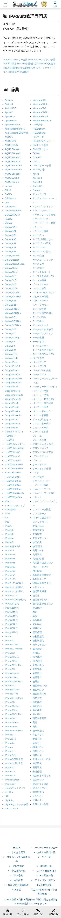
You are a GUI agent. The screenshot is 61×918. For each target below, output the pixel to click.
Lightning (9, 800)
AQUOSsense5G (13, 165)
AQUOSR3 (10, 141)
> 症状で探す (16, 866)
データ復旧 (38, 337)
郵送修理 (37, 771)
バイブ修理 (38, 358)
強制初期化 (38, 640)
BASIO (8, 194)
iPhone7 (9, 747)
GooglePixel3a (12, 374)
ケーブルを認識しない (44, 276)
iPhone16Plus (12, 722)
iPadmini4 (10, 562)
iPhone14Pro (11, 693)
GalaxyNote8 (11, 268)
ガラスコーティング (43, 259)
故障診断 (37, 648)
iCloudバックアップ (15, 505)
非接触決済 (38, 792)
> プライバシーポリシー (44, 880)
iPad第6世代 (11, 620)
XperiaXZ (37, 186)
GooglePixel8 (12, 427)
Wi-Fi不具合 (39, 169)
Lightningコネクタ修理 (16, 804)
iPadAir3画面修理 (12, 67)
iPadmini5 (10, 567)
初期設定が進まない (43, 603)
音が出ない (38, 796)
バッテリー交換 (40, 391)
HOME (16, 847)
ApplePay (10, 116)
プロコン (37, 460)
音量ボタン (38, 800)
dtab (7, 202)
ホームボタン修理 (42, 468)
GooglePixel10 (12, 366)
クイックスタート (42, 272)
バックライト (39, 374)
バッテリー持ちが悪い (44, 399)
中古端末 (37, 534)
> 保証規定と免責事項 (17, 885)
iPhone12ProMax (14, 665)
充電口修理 (38, 558)
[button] (54, 578)
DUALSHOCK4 (12, 214)
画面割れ (37, 706)
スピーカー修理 (40, 296)
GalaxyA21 (10, 231)
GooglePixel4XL (13, 399)
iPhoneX (9, 767)
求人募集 (16, 889)
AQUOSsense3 (12, 157)
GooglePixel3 (12, 370)
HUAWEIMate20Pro (15, 444)
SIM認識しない (40, 149)
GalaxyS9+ (10, 350)
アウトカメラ (39, 194)
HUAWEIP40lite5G (14, 493)
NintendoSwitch (40, 116)
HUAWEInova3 (12, 456)
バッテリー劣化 (40, 395)
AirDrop (9, 100)
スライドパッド (40, 300)
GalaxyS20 (10, 284)
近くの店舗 (23, 912)
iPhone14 (10, 685)
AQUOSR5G (11, 145)
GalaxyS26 (10, 329)
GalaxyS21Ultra (13, 313)
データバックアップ (43, 333)
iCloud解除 (10, 509)
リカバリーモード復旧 (44, 493)
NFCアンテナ (12, 808)
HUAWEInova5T (13, 460)
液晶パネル (38, 665)
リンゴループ (39, 513)
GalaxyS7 (10, 333)
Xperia (36, 173)
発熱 (35, 726)
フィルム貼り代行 (42, 423)
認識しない (38, 747)
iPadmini (9, 550)
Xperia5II (37, 182)
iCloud (8, 501)
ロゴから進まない (42, 517)
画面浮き (37, 710)
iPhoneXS (10, 775)
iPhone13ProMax (14, 681)
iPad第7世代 (11, 624)
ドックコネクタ (40, 345)
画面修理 (37, 702)
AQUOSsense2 (12, 153)
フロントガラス (40, 448)
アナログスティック (43, 206)
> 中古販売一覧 (16, 870)
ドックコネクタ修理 (43, 350)
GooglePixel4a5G (14, 395)
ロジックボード (40, 522)
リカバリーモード (42, 489)
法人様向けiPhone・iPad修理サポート (44, 891)
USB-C (36, 161)
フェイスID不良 (40, 427)
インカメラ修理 (40, 231)
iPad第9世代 (11, 632)
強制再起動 (38, 636)
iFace (8, 513)
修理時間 (37, 546)
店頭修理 (37, 632)
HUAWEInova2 (12, 452)
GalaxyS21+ (11, 305)
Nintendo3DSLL (41, 112)
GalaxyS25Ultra (13, 325)
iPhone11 (9, 640)
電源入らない (39, 788)
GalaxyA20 (10, 227)
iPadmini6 (10, 571)
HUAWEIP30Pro (13, 489)
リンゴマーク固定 (42, 509)
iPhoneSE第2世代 (14, 759)
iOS (7, 517)
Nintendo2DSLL (41, 104)
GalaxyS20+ (11, 288)
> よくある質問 (16, 852)
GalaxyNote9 (11, 272)
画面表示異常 (39, 718)
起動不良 (37, 755)
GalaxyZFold (11, 358)
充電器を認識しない (43, 562)
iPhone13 (10, 669)
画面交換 (37, 698)
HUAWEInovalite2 (14, 464)
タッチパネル (39, 317)
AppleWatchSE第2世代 (16, 133)
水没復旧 (37, 661)
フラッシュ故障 (40, 431)
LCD (7, 796)
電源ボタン (38, 779)
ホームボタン (39, 464)
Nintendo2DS (39, 100)
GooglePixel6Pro (13, 415)
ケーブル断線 (39, 280)
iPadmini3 (10, 558)
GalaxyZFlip (11, 354)
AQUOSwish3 (12, 178)
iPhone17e (10, 739)
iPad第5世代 (11, 616)
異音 (35, 722)
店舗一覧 (7, 912)
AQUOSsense (12, 149)
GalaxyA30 (10, 239)
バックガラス (39, 366)
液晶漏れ (37, 677)
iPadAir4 (9, 538)
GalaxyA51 (10, 251)
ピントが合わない (42, 419)
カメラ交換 (38, 255)
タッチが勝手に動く (43, 313)
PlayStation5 (39, 133)
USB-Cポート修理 (42, 165)
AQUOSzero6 (12, 182)
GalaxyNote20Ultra (14, 264)
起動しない (38, 751)
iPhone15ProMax (14, 714)
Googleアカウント (14, 431)
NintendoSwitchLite (42, 120)
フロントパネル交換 (43, 452)
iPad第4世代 (11, 612)
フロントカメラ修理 (43, 444)
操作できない (39, 644)
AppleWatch (11, 120)
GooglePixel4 (12, 386)
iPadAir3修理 (10, 63)
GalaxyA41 (10, 247)
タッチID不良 (39, 309)
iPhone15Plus (12, 706)
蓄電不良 (37, 739)
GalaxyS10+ (11, 280)
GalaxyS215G (12, 309)
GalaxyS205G (12, 292)
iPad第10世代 (12, 603)
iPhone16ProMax (14, 730)
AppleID (9, 112)
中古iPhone (38, 526)
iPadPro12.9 (11, 595)
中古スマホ (38, 530)
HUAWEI (9, 440)
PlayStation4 (39, 128)
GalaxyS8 (10, 341)
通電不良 (37, 767)
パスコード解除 (40, 415)
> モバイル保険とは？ (44, 870)
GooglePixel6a (12, 411)
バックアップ (39, 362)
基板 (35, 616)
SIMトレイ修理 (40, 145)
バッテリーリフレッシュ (45, 386)
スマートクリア (44, 67)
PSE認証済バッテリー (44, 141)
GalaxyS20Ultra (13, 296)
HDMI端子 (10, 436)
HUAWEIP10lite (13, 472)
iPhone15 (10, 702)
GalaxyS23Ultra (13, 321)
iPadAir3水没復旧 (46, 63)
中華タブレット (40, 538)
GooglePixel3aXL (14, 378)
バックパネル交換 (42, 370)
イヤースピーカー (42, 219)
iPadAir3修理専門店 (27, 63)
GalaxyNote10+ (13, 259)
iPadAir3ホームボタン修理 (41, 59)
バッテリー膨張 (40, 407)
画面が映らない (40, 685)
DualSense (10, 206)
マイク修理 (38, 477)
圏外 (35, 612)
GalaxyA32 (10, 243)
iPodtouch (10, 784)
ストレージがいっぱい (44, 292)
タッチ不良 (38, 321)
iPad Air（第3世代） (16, 28)
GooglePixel (11, 362)
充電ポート (38, 550)
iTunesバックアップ (15, 788)
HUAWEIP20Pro (13, 481)
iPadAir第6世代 (12, 546)
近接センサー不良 (42, 759)
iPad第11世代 (12, 608)
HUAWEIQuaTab (13, 497)
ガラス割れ (38, 268)
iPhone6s (9, 743)
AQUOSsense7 (12, 173)
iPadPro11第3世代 (14, 587)
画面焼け (37, 714)
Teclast (36, 153)
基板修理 (37, 620)
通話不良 (37, 763)
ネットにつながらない (44, 354)
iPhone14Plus (12, 689)
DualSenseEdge (13, 210)
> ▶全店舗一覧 (44, 875)
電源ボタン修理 (40, 784)
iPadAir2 (9, 530)
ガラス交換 (38, 264)
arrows (8, 186)
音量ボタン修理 (40, 804)
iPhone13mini (12, 673)
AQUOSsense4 (12, 161)
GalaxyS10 (10, 276)
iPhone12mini (12, 657)
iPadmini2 (10, 554)
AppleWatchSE (12, 124)
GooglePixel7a (12, 423)
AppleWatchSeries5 (15, 128)
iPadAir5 (9, 542)
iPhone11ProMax (13, 648)
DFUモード (10, 198)
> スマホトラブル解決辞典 (16, 859)
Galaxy (8, 223)
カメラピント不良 (42, 243)
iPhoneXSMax (12, 779)
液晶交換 (37, 669)
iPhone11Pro (11, 644)
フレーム (37, 436)
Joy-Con (9, 792)
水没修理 (37, 657)
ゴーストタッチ (40, 284)
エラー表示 (38, 235)
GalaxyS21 (10, 300)
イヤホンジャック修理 (44, 214)
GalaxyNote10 (12, 255)
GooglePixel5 (12, 403)
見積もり (37, 743)
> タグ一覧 (44, 857)
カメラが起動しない (43, 239)
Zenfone (37, 190)
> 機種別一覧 (44, 866)
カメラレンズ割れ (42, 251)
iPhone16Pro (11, 726)
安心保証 (37, 624)
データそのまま (40, 325)
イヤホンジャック (42, 210)
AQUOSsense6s (13, 169)
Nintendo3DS (39, 108)
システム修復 (39, 288)
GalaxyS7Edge (12, 337)
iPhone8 (9, 751)
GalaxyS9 (10, 345)
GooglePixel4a (12, 391)
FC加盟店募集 (44, 885)
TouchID (37, 157)
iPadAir (8, 526)
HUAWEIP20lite (13, 477)
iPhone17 (10, 734)
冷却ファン (38, 587)
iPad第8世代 (11, 628)
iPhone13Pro (11, 677)
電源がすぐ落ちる (42, 775)
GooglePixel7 (12, 419)
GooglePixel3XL (13, 382)
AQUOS (9, 137)
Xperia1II (37, 178)
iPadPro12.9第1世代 (15, 599)
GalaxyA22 (10, 235)
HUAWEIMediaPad (14, 448)
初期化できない (40, 599)
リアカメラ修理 (40, 485)
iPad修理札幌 (28, 67)
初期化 (36, 595)
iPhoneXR (10, 771)
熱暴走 (36, 681)
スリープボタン (40, 305)
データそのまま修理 (43, 329)
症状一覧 (38, 912)
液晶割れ (37, 673)
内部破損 (37, 571)
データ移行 (38, 341)
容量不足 (37, 628)
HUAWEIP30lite (13, 485)
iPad (7, 522)
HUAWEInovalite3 (14, 468)
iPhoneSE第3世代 (14, 763)
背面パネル (38, 734)
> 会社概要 (16, 880)
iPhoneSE (10, 755)
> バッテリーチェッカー (44, 847)
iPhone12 (10, 653)
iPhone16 (10, 718)
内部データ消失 (40, 567)
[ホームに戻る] (30, 840)
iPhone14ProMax (14, 698)
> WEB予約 (16, 875)
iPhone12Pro (11, 661)
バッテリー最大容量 (43, 403)
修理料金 (37, 542)
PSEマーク (38, 137)
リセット (37, 497)
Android (9, 104)
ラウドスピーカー (42, 481)
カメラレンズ (39, 247)
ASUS (8, 190)
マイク (36, 472)
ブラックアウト (40, 456)
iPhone (8, 636)
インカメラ (38, 227)
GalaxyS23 (10, 317)
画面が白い (38, 689)
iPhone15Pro (11, 710)
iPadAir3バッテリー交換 (15, 59)
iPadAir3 (9, 534)
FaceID (8, 219)
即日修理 (24, 72)
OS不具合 (38, 124)
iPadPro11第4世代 (14, 591)
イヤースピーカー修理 (44, 223)
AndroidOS (10, 108)
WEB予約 (53, 912)
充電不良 (37, 554)
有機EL (36, 653)
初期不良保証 (39, 591)
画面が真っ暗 (39, 693)
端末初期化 (38, 730)
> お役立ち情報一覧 (44, 852)
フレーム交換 (39, 440)
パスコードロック (42, 411)
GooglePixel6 (12, 407)
